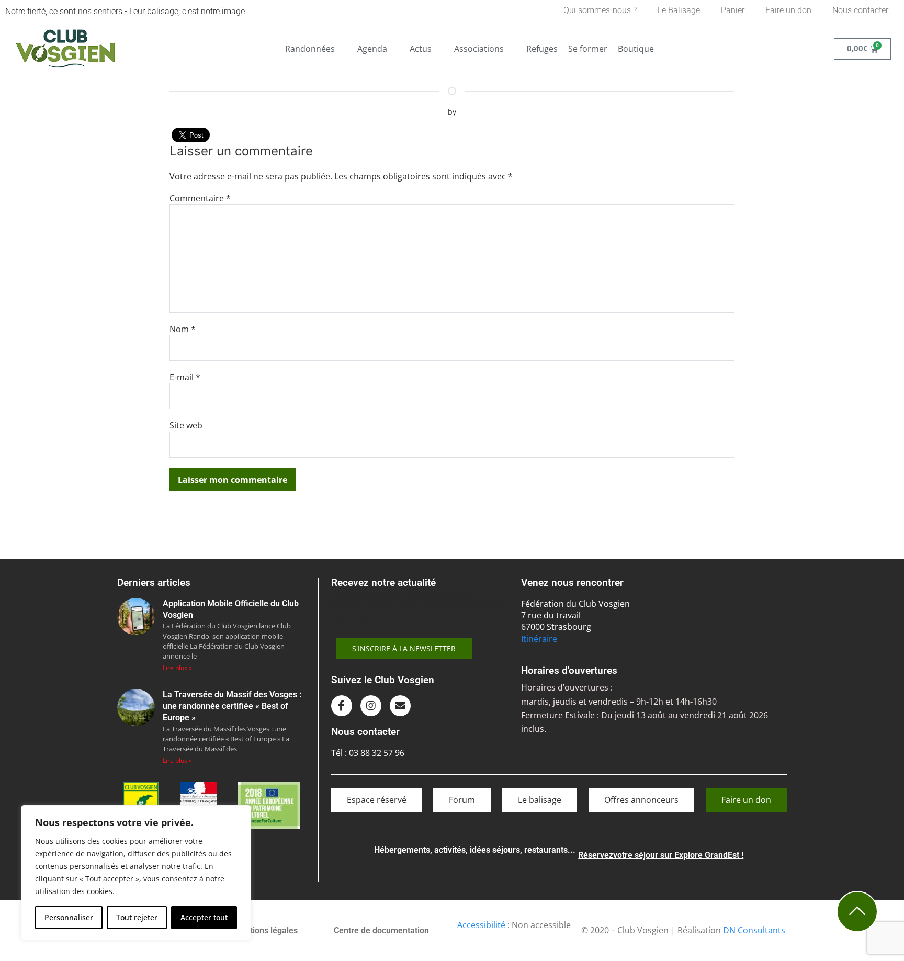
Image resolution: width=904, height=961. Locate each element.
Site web (186, 425)
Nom (183, 329)
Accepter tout (204, 917)
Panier (732, 10)
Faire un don (788, 10)
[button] (316, 48)
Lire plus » (177, 667)
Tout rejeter (136, 917)
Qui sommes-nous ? (600, 10)
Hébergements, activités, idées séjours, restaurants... (474, 850)
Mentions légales (265, 930)
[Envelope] (400, 705)
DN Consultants (754, 930)
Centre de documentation (381, 930)
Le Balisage (679, 10)
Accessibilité (481, 925)
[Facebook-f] (341, 705)
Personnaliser (68, 917)
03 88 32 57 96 (376, 753)
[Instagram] (370, 705)
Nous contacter (860, 10)
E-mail (185, 377)
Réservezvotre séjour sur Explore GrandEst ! (660, 855)
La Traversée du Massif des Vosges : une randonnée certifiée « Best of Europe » (232, 706)
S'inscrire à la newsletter (404, 648)
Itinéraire (539, 639)
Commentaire (200, 198)
